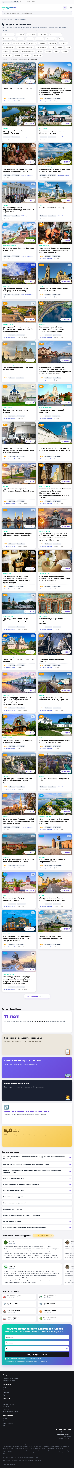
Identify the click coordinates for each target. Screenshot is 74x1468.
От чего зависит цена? (12, 1221)
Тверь (68, 47)
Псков (56, 51)
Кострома (63, 43)
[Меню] (71, 7)
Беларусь (40, 39)
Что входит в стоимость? (13, 1191)
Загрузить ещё (37, 996)
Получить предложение (37, 1355)
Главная (4, 19)
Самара (5, 51)
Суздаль (42, 43)
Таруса (65, 51)
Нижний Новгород (19, 43)
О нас (4, 1387)
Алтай (40, 51)
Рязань (17, 55)
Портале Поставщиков (24, 1457)
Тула (52, 47)
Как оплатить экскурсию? (13, 1197)
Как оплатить (7, 1402)
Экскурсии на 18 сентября (11, 1378)
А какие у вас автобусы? (13, 1209)
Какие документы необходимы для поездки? (22, 1215)
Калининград (51, 39)
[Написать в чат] (65, 8)
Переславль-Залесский (25, 47)
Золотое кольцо (55, 35)
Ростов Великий (8, 47)
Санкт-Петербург (8, 39)
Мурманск (27, 55)
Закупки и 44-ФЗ (8, 1409)
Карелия (29, 39)
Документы (6, 1406)
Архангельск (7, 55)
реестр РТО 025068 (65, 1438)
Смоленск (6, 43)
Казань (21, 39)
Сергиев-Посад (41, 47)
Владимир (32, 43)
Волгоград (37, 55)
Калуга (60, 47)
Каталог (9, 19)
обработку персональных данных (37, 1361)
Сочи (60, 39)
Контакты (6, 1392)
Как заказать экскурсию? (13, 1178)
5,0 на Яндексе (43, 1235)
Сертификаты (7, 1395)
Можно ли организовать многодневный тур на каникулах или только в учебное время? (32, 1171)
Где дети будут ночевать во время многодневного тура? (26, 1164)
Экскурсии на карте (9, 1380)
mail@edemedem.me (65, 1432)
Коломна (15, 51)
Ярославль (52, 43)
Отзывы (5, 1390)
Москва (48, 51)
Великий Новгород (28, 51)
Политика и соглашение (10, 1411)
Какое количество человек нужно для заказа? (22, 1184)
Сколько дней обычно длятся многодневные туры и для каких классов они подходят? (34, 1157)
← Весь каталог (8, 35)
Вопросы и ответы (8, 1404)
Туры (4, 1425)
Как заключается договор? (14, 1203)
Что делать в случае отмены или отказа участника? (24, 1227)
